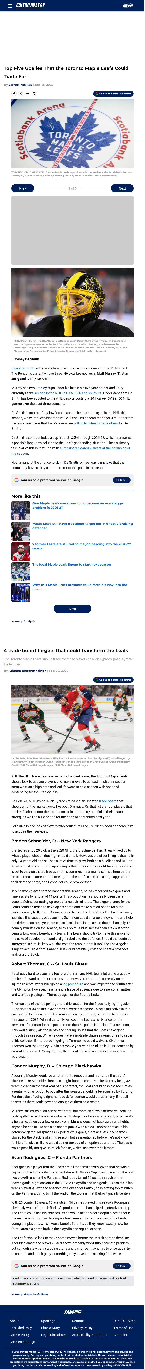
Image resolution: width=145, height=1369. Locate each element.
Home (15, 621)
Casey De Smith (23, 368)
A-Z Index (120, 1335)
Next (122, 188)
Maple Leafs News (36, 1294)
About (14, 1321)
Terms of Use (123, 1328)
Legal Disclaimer (53, 1335)
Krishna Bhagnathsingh (27, 671)
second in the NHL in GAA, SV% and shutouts (67, 393)
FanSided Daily (21, 1328)
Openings (48, 1321)
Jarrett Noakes (20, 85)
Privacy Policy (82, 1328)
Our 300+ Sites (124, 1321)
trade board (107, 801)
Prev (22, 188)
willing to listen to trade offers (96, 423)
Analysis (29, 621)
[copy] (34, 93)
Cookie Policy (20, 1335)
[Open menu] (10, 5)
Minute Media (28, 1351)
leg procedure (73, 984)
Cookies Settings (22, 1342)
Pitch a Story (50, 1328)
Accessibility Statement (89, 1335)
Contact (78, 1321)
